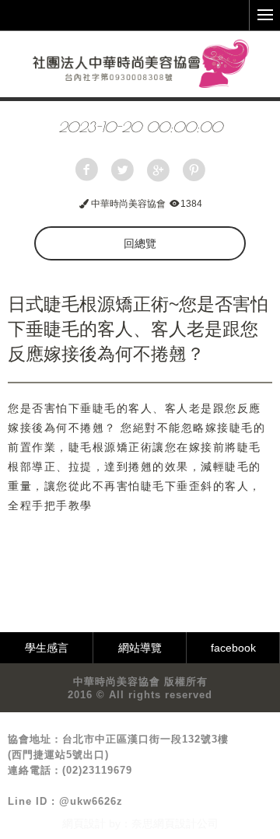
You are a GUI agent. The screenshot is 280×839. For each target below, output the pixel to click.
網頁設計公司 (186, 823)
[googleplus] (158, 170)
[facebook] (86, 170)
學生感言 (46, 647)
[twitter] (122, 170)
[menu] (264, 15)
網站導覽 (140, 647)
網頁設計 (84, 823)
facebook (233, 647)
